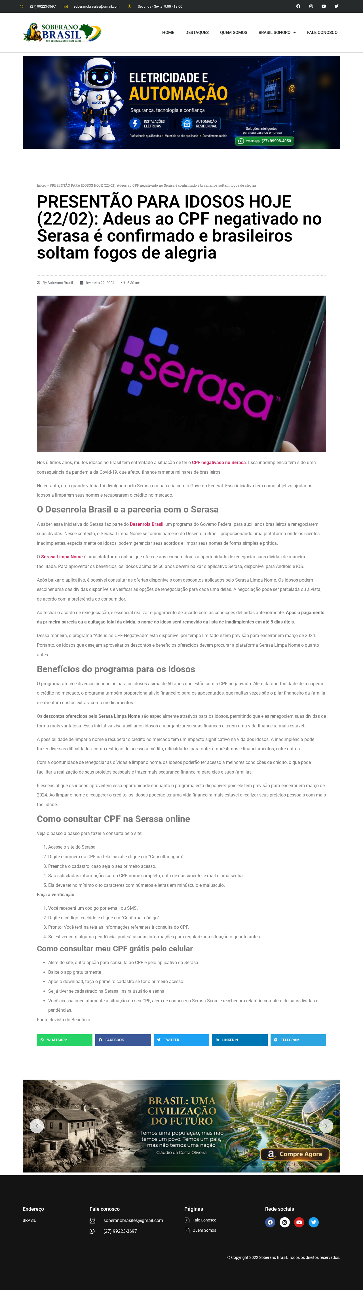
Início (41, 185)
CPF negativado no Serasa (219, 462)
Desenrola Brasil (146, 524)
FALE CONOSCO (322, 32)
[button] (64, 1040)
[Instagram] (311, 6)
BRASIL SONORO (274, 32)
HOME (168, 32)
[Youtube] (323, 6)
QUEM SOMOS (233, 32)
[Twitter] (336, 6)
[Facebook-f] (298, 6)
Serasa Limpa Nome (62, 556)
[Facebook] (270, 1222)
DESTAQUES (197, 32)
